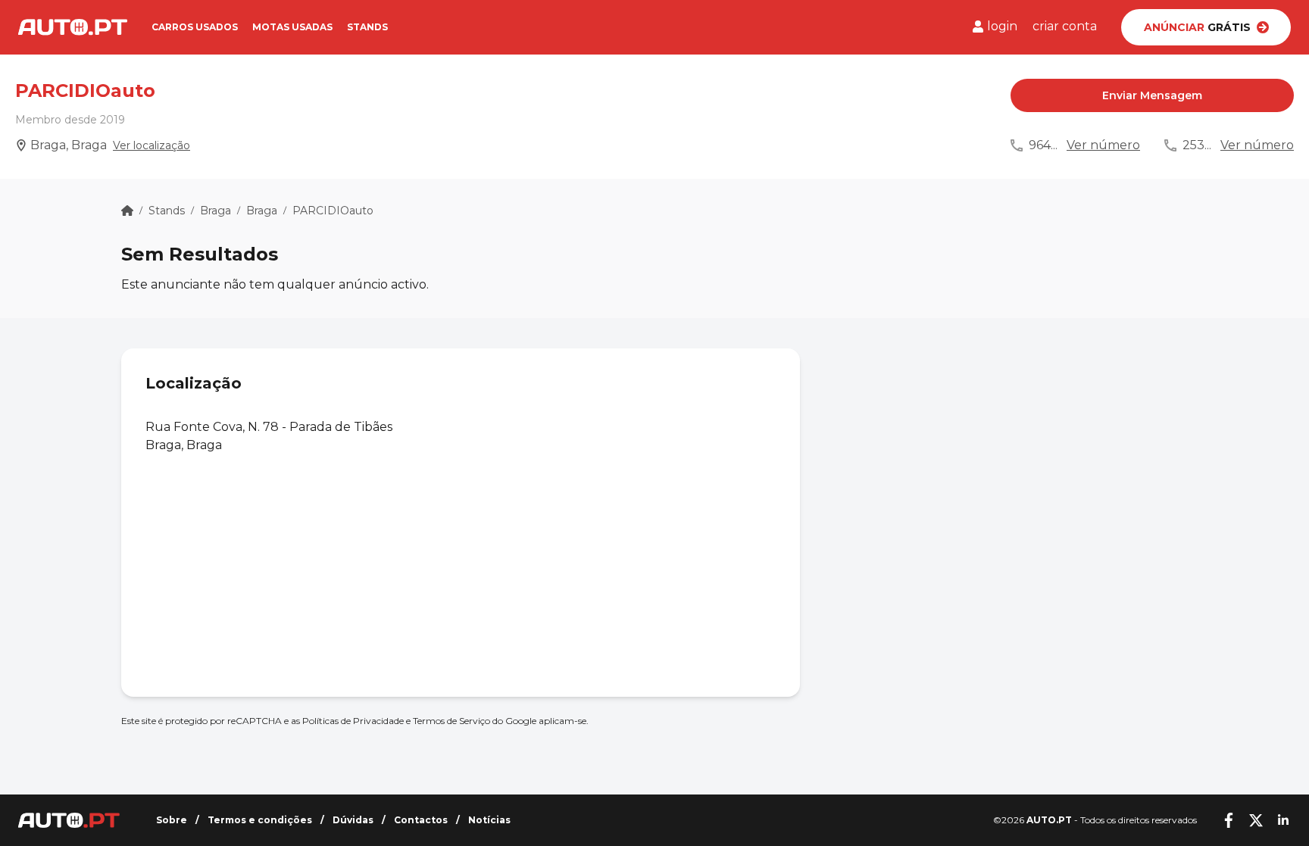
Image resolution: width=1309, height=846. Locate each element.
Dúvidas (353, 820)
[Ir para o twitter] (1256, 820)
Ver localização (151, 145)
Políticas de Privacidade (353, 720)
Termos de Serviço (451, 720)
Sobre (171, 820)
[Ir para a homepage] (72, 27)
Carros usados (195, 27)
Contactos (421, 820)
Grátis (1197, 27)
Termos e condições (260, 820)
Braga (215, 210)
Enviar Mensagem (1152, 95)
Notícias (489, 820)
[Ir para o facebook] (1228, 820)
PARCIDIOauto (332, 210)
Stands (367, 27)
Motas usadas (292, 27)
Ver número (1103, 145)
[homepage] (127, 210)
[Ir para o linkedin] (1283, 820)
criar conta (1065, 26)
